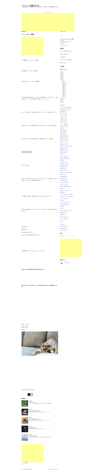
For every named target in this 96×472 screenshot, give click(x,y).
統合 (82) (62, 127)
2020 (62, 80)
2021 (62, 78)
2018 (62, 99)
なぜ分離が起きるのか (33, 435)
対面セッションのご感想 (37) (66, 172)
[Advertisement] (48, 22)
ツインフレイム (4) (64, 184)
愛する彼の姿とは (32, 427)
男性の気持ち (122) (64, 138)
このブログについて (64, 45)
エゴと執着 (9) (63, 134)
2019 (62, 98)
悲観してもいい (63, 62)
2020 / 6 (64, 89)
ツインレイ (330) (63, 115)
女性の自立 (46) (63, 176)
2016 (62, 102)
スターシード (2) (63, 142)
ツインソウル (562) (64, 123)
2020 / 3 (64, 93)
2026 (62, 71)
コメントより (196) (64, 182)
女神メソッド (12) (64, 170)
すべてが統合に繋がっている (35, 419)
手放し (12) (62, 188)
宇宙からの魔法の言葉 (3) (65, 186)
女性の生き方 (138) (64, 144)
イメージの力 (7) (63, 156)
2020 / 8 (64, 87)
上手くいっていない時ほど (66, 59)
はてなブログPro (63, 230)
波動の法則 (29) (63, 131)
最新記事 (62, 48)
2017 (62, 100)
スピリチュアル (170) (64, 164)
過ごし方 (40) (63, 174)
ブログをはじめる (63, 226)
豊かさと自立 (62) (64, 130)
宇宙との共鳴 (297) (64, 125)
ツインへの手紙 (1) (64, 218)
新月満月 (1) (62, 214)
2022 (62, 77)
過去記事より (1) (63, 212)
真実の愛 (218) (63, 111)
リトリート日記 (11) (64, 198)
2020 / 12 (64, 81)
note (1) (61, 208)
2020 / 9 (64, 85)
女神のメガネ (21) (64, 152)
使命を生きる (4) (63, 148)
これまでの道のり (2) (64, 204)
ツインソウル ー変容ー (27, 469)
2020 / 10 (64, 84)
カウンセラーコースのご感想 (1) (66, 196)
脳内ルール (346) (63, 113)
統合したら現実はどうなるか (35, 410)
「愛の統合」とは (32, 402)
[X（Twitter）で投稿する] (29, 394)
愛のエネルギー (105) (64, 140)
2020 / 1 (64, 96)
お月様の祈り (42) (64, 180)
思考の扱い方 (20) (64, 166)
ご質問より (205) (63, 119)
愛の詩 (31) (62, 192)
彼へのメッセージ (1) (64, 216)
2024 (62, 74)
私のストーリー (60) (64, 190)
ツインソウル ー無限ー (28, 34)
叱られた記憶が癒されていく (66, 51)
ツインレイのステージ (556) (66, 194)
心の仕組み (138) (63, 162)
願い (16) (62, 200)
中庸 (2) (61, 154)
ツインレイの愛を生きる (30, 5)
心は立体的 (62, 56)
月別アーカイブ (63, 69)
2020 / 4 (64, 92)
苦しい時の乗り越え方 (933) (66, 107)
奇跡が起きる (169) (64, 150)
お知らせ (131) (63, 121)
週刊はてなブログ (63, 228)
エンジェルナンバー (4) (65, 202)
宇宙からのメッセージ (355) (66, 146)
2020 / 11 (64, 82)
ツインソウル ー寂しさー (52, 469)
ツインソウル (24, 36)
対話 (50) (62, 160)
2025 (62, 73)
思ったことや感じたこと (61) (66, 210)
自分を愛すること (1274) (65, 109)
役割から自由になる (64, 54)
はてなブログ (63, 224)
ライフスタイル (67, 262)
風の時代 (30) (63, 168)
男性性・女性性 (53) (64, 136)
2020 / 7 (64, 88)
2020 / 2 (64, 95)
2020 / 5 (64, 91)
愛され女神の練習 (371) (65, 158)
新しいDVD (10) (63, 178)
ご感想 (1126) (63, 117)
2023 (62, 76)
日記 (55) (62, 206)
